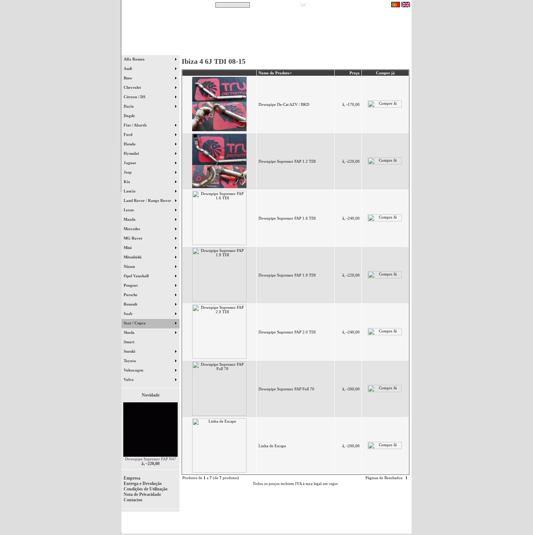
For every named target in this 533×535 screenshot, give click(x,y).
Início (151, 50)
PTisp (405, 525)
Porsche (131, 295)
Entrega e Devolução (143, 483)
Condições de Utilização (146, 489)
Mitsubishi (133, 257)
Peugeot (131, 285)
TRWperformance (395, 520)
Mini (128, 247)
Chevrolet (133, 87)
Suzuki (130, 351)
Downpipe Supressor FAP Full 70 (286, 389)
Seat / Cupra (135, 323)
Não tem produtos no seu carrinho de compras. (348, 5)
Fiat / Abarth (136, 125)
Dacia (129, 106)
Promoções (274, 50)
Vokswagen (134, 370)
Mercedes (132, 229)
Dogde (132, 115)
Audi (128, 68)
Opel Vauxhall (137, 276)
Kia (127, 181)
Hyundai (132, 153)
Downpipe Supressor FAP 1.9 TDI (287, 275)
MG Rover (134, 238)
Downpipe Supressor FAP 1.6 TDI (287, 218)
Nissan (130, 266)
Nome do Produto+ (275, 73)
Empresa (132, 478)
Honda (130, 144)
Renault (131, 304)
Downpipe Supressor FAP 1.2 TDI (287, 161)
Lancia (130, 191)
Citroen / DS (135, 97)
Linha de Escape (272, 446)
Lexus (129, 210)
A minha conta (331, 50)
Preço (355, 73)
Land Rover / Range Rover (148, 200)
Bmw (128, 78)
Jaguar (130, 163)
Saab (128, 313)
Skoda (130, 332)
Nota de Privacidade (142, 494)
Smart (132, 342)
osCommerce (355, 525)
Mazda (130, 219)
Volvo (129, 379)
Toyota (130, 360)
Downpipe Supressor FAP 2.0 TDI (287, 332)
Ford (128, 134)
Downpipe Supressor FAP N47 (150, 459)
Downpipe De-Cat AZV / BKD (284, 104)
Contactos (390, 50)
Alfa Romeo (135, 59)
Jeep (128, 172)
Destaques (215, 50)
